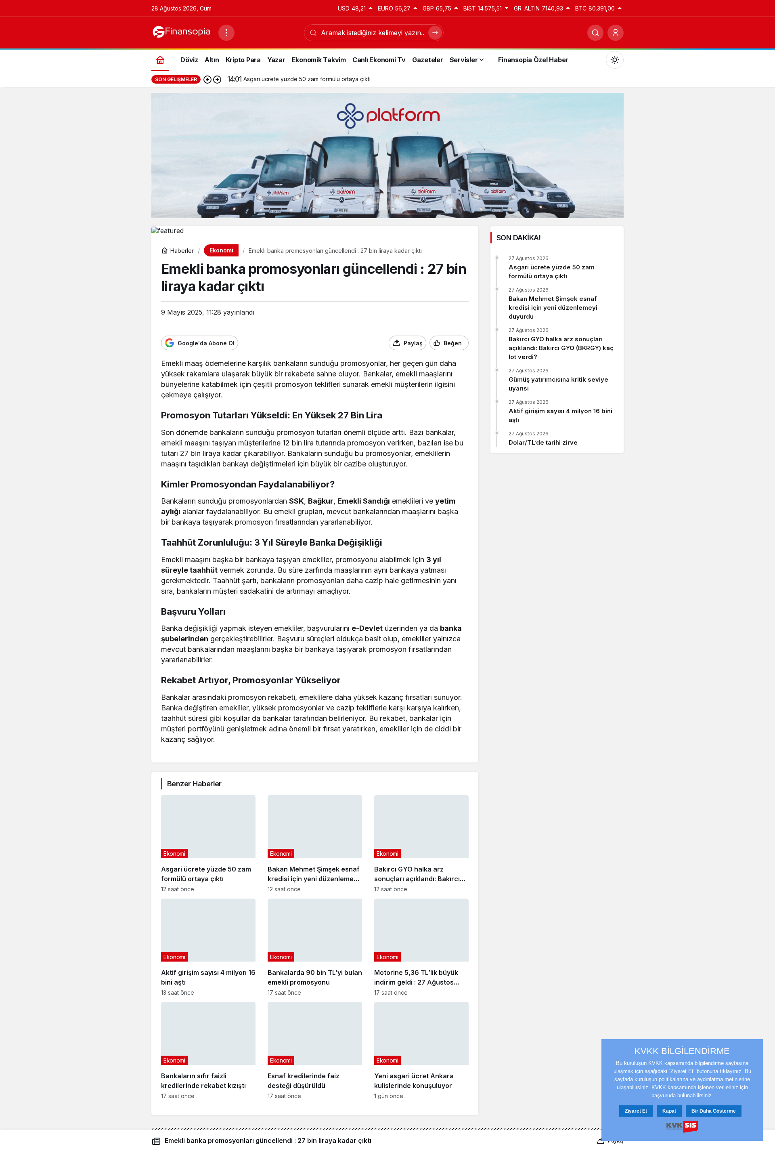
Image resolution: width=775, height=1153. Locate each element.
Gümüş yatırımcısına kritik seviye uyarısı (558, 384)
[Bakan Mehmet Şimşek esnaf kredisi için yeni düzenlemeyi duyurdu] (315, 844)
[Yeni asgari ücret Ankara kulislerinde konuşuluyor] (421, 1050)
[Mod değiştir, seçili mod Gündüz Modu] (615, 60)
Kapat (669, 1111)
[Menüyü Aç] (226, 33)
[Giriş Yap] (615, 33)
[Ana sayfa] (160, 60)
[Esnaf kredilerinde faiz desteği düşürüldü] (315, 1050)
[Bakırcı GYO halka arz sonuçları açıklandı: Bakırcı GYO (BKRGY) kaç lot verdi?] (421, 844)
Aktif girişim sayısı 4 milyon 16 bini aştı (560, 415)
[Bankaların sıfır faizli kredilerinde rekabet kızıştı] (208, 1050)
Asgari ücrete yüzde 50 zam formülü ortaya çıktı (552, 271)
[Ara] (595, 33)
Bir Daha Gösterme (713, 1111)
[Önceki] (207, 79)
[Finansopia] (181, 32)
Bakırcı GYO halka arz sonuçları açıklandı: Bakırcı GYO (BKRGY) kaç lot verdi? (561, 348)
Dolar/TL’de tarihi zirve (543, 442)
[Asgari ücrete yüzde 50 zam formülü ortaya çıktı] (208, 844)
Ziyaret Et (636, 1111)
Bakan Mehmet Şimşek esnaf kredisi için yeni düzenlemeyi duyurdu (553, 307)
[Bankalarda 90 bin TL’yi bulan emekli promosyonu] (315, 947)
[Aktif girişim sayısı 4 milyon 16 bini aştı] (208, 947)
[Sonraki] (217, 79)
